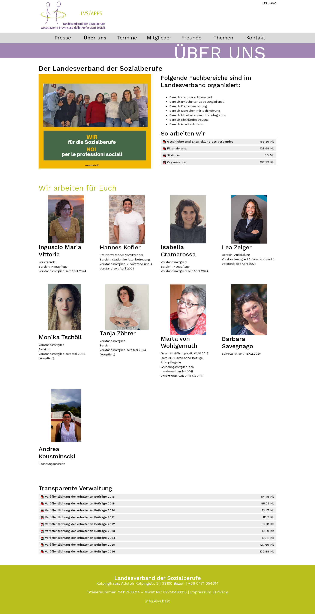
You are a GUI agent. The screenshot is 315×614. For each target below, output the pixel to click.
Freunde (191, 38)
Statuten (173, 155)
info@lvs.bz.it (157, 601)
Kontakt (255, 38)
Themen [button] (223, 38)
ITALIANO (269, 3)
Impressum (200, 592)
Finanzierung (177, 148)
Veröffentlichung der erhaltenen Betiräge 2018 (80, 496)
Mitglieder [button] (159, 38)
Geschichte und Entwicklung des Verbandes (200, 141)
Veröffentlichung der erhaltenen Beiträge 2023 (80, 531)
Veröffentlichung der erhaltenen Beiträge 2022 (80, 524)
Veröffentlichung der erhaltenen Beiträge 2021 (79, 517)
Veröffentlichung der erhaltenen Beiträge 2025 (80, 544)
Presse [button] (62, 38)
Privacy (221, 592)
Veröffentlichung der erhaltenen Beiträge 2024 (80, 537)
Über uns (95, 38)
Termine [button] (127, 38)
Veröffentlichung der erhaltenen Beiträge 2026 (80, 551)
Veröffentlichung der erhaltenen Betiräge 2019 (80, 503)
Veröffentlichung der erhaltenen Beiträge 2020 (80, 510)
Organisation (176, 162)
